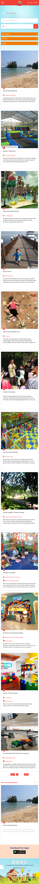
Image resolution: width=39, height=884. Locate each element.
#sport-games (15, 580)
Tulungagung (9, 215)
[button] (19, 34)
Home (2, 13)
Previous (34, 782)
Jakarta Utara (9, 276)
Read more (35, 87)
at (6, 697)
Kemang (17, 577)
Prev (12, 774)
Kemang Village (19, 637)
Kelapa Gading (18, 517)
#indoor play (8, 580)
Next (26, 774)
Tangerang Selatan (11, 155)
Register (36, 2)
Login (31, 2)
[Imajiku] (23, 868)
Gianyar (8, 336)
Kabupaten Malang (10, 95)
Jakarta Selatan (10, 577)
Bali (12, 456)
